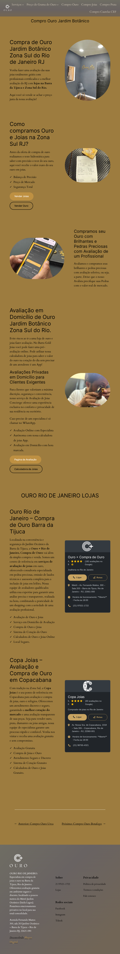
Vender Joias (21, 196)
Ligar (79, 577)
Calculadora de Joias (26, 469)
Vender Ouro (21, 205)
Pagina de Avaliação (25, 459)
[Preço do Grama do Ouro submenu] (58, 5)
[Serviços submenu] (23, 5)
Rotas (99, 577)
